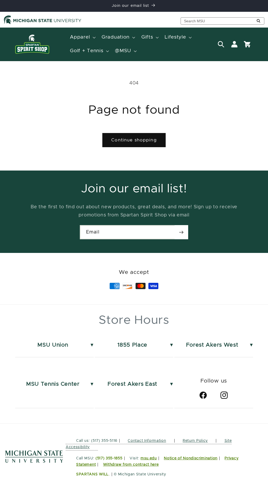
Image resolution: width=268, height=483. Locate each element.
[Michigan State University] (42, 23)
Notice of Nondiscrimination (190, 458)
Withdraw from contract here (131, 464)
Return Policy (195, 441)
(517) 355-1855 (109, 458)
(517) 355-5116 (104, 441)
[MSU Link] (34, 461)
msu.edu (149, 458)
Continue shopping (134, 140)
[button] (82, 37)
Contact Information (147, 441)
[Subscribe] (181, 232)
